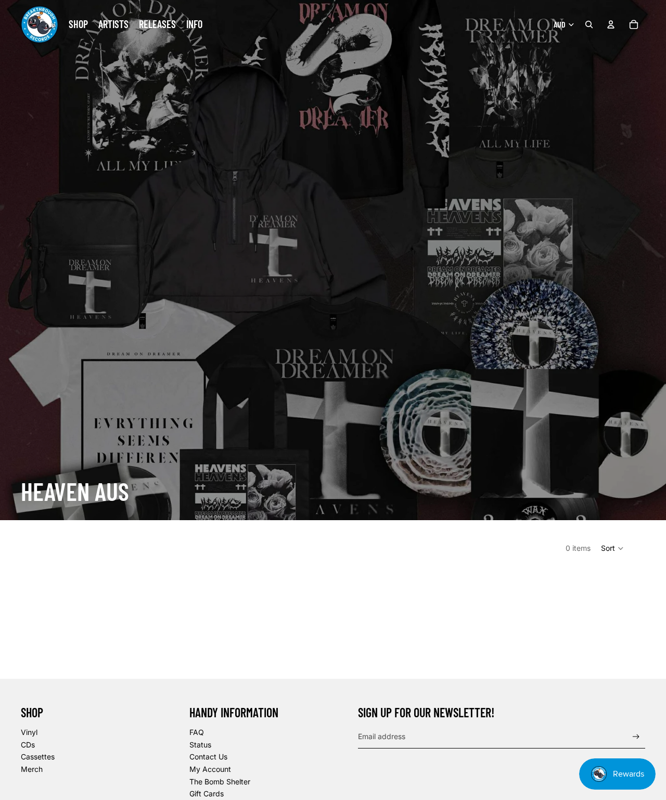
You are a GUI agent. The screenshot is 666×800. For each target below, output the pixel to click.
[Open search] (589, 24)
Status (200, 744)
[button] (612, 548)
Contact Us (208, 756)
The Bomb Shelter (219, 781)
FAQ (196, 732)
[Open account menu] (610, 24)
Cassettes (38, 756)
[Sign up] (636, 737)
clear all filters (375, 640)
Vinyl (29, 732)
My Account (210, 769)
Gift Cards (206, 793)
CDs (28, 744)
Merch (32, 769)
